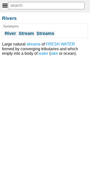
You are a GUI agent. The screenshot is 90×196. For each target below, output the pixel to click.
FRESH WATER (60, 44)
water (43, 53)
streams (33, 44)
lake (54, 53)
